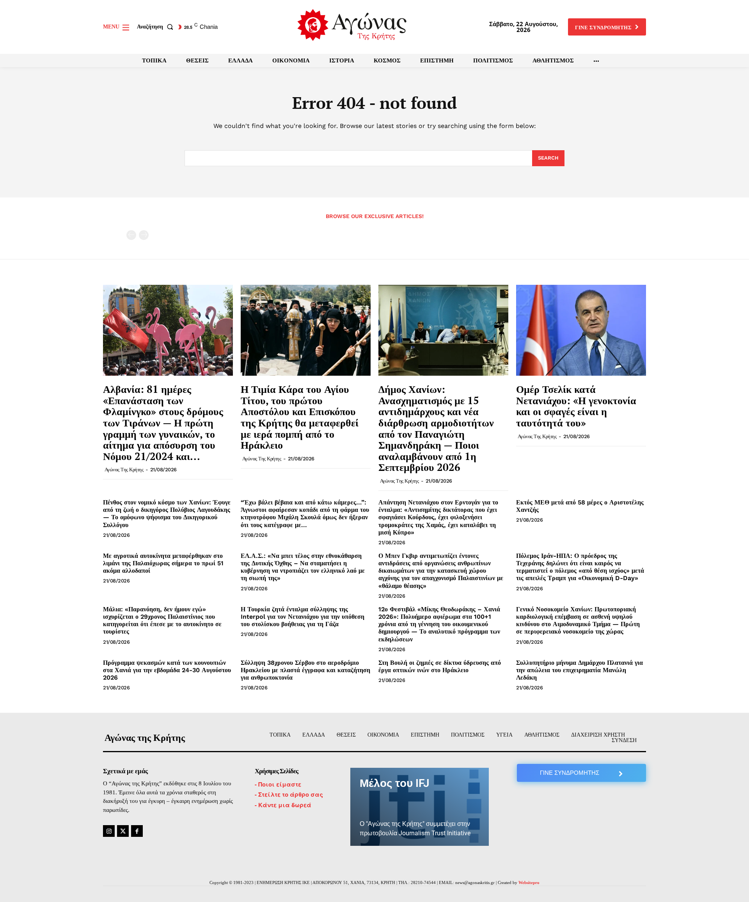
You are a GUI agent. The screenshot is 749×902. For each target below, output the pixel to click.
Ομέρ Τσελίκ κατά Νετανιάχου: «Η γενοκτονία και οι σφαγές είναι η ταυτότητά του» (576, 405)
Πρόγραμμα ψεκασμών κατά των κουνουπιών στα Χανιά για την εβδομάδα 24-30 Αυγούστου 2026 (167, 670)
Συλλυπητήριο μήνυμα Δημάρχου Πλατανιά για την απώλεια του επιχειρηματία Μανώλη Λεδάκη (579, 670)
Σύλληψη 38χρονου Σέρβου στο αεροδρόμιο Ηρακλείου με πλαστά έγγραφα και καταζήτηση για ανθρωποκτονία (305, 670)
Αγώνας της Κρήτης (124, 469)
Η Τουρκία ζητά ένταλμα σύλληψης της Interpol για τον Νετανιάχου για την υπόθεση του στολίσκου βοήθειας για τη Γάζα (302, 616)
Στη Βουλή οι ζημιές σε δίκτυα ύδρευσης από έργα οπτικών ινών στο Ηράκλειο (439, 666)
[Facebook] (137, 831)
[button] (156, 27)
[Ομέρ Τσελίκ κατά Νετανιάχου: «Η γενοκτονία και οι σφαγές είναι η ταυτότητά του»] (581, 330)
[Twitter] (123, 831)
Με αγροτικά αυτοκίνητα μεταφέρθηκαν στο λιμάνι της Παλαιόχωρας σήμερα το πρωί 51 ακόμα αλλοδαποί (163, 563)
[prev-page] (131, 235)
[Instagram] (109, 831)
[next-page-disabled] (144, 235)
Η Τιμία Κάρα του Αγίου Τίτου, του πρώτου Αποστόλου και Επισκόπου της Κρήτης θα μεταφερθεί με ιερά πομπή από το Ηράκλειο (300, 416)
